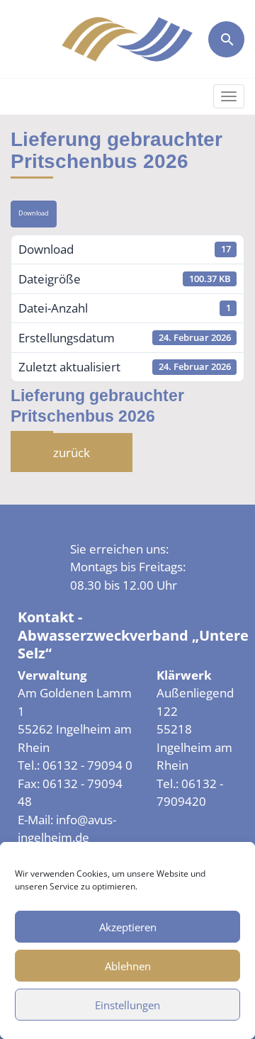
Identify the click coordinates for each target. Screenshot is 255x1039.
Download (33, 213)
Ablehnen (128, 966)
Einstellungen (127, 1005)
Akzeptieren (128, 927)
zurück (71, 452)
